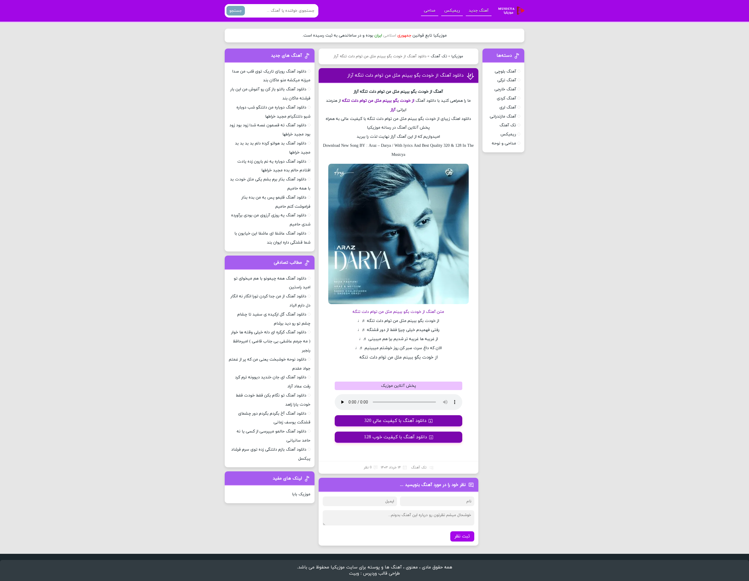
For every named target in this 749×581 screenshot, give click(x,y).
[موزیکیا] (509, 10)
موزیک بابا (301, 494)
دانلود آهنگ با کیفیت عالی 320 (395, 421)
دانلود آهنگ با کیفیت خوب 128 (395, 437)
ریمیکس (452, 10)
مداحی (429, 10)
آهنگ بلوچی (505, 71)
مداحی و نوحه (504, 143)
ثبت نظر (462, 536)
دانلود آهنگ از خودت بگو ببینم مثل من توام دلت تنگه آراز (405, 75)
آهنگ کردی (506, 98)
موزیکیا (457, 56)
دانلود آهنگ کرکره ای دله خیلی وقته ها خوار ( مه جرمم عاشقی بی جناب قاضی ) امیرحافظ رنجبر (270, 341)
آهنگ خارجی (505, 89)
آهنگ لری (507, 107)
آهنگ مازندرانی (503, 116)
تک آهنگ (439, 56)
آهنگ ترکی (506, 80)
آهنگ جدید (479, 10)
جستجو (235, 10)
